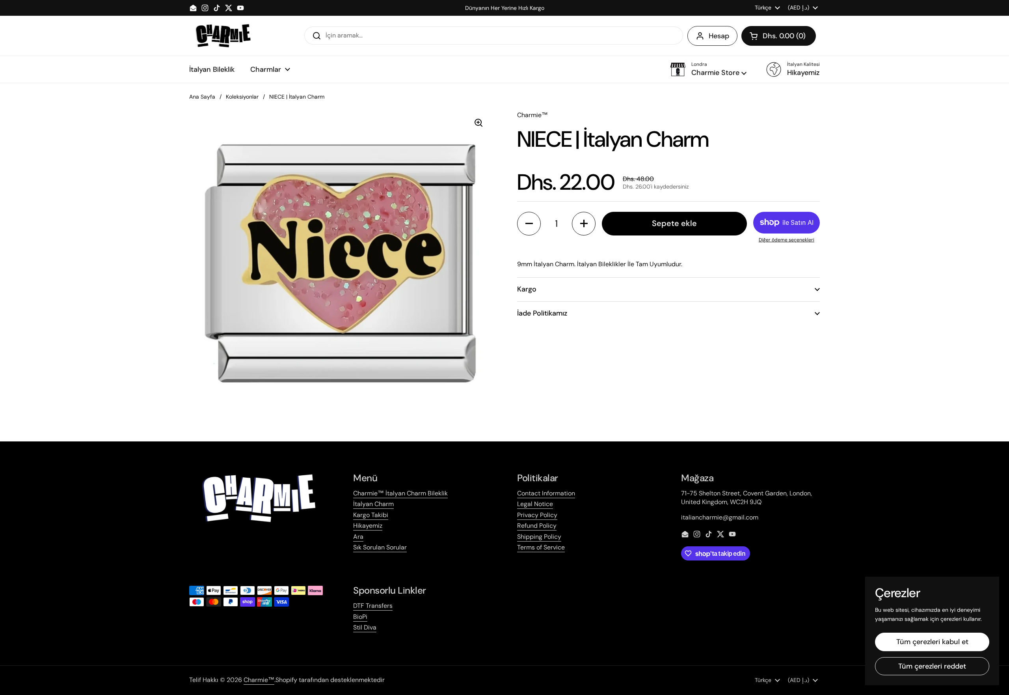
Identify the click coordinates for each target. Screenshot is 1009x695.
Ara (358, 536)
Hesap (719, 36)
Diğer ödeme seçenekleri (786, 240)
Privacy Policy (537, 515)
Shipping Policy (539, 536)
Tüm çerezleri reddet (932, 666)
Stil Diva (364, 627)
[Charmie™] (223, 36)
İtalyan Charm (373, 504)
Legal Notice (535, 504)
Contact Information (546, 493)
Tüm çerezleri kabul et (932, 641)
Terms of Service (541, 547)
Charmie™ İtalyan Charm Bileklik (400, 493)
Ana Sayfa (202, 96)
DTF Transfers (373, 606)
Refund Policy (537, 525)
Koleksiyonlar (242, 96)
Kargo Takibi (370, 515)
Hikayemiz (367, 525)
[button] (778, 36)
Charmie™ (259, 680)
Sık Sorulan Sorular (380, 547)
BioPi (360, 617)
